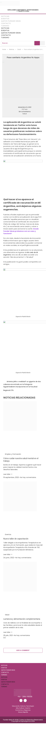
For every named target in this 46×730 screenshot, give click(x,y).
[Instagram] (25, 700)
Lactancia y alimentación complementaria (21, 619)
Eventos (5, 19)
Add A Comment (22, 650)
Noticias (5, 16)
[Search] (37, 43)
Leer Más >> (7, 474)
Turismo (5, 26)
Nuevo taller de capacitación (15, 538)
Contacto (6, 23)
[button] (2, 102)
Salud (25, 114)
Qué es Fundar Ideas (11, 21)
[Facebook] (20, 700)
